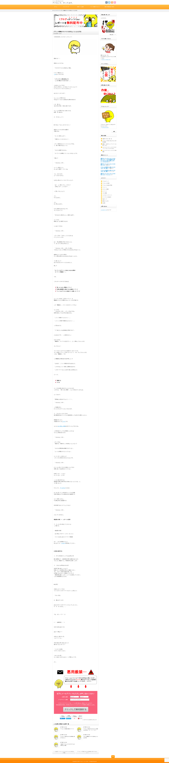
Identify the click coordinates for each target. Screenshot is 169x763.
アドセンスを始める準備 (107, 185)
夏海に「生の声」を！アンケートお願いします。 (109, 145)
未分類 (104, 202)
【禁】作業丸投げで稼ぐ (109, 6)
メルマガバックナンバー (92, 719)
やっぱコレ (62, 487)
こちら (63, 421)
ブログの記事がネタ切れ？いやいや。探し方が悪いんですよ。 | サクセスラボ (108, 160)
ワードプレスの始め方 (107, 197)
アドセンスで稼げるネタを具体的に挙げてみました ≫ (87, 752)
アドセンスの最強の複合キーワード (67, 728)
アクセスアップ (106, 181)
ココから (63, 543)
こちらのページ (104, 209)
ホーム (55, 6)
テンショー (108, 174)
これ (55, 74)
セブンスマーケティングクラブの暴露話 (109, 151)
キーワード (58, 10)
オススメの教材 (106, 189)
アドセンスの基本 (106, 183)
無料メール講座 (80, 6)
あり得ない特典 (61, 426)
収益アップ (105, 199)
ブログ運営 (105, 193)
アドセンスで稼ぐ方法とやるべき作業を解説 (109, 141)
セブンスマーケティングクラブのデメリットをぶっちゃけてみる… (109, 148)
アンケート (105, 187)
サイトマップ (66, 6)
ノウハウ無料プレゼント (95, 6)
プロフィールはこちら (106, 59)
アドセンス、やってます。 (63, 3)
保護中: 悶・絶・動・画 (107, 138)
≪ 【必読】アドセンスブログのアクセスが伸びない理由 (64, 752)
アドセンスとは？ (105, 127)
